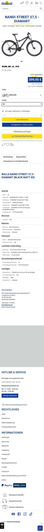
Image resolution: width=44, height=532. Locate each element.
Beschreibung (8, 157)
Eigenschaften (21, 157)
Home (5, 26)
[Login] (31, 3)
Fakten (4, 480)
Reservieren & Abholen (22, 125)
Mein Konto (5, 442)
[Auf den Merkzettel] (7, 145)
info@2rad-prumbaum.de (10, 386)
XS (4, 104)
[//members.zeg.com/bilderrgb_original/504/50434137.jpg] (22, 44)
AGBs (3, 414)
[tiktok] (31, 514)
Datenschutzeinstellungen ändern (16, 405)
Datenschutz (6, 418)
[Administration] (41, 524)
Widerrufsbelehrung (8, 423)
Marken (4, 459)
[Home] (7, 3)
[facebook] (19, 514)
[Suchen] (41, 9)
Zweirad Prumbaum (13, 522)
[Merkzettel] (27, 3)
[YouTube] (13, 514)
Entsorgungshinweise (9, 427)
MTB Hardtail (30, 26)
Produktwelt (6, 454)
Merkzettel (5, 446)
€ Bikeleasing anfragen (22, 132)
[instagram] (25, 514)
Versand (39, 86)
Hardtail (38, 26)
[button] (21, 61)
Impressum (5, 471)
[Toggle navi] (41, 3)
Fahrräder (11, 26)
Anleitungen (6, 437)
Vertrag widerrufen (10, 396)
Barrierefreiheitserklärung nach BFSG (14, 476)
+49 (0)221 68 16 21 (11, 382)
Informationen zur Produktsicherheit (15, 161)
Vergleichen (5, 450)
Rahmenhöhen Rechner (24, 136)
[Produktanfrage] (11, 145)
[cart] (36, 3)
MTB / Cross (20, 26)
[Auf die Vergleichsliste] (3, 145)
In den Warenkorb (22, 120)
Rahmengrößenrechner (9, 463)
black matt (12, 95)
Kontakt (4, 467)
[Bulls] (14, 66)
